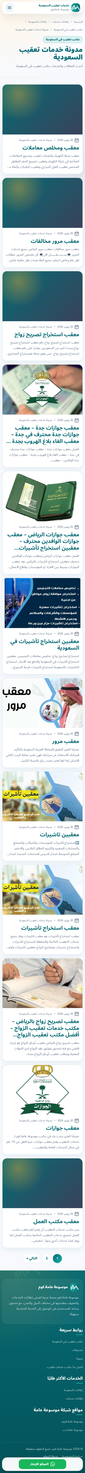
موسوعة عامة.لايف (72, 1421)
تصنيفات (77, 1350)
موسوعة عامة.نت (73, 1430)
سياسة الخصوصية (72, 1456)
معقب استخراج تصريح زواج (47, 334)
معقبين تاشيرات (59, 834)
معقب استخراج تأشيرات (50, 928)
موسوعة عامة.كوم (53, 1287)
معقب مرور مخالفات (55, 241)
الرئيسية (78, 22)
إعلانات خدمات (60, 22)
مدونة (79, 1359)
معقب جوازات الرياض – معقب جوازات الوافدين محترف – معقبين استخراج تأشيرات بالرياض (43, 541)
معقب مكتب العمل (56, 1221)
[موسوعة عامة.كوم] (74, 1287)
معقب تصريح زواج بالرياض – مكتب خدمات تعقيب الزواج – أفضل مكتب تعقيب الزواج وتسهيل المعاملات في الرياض (43, 1028)
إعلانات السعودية (37, 22)
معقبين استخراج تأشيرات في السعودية (44, 644)
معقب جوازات (62, 1128)
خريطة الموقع (50, 1456)
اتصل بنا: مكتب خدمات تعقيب (65, 1367)
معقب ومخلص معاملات (50, 148)
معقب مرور (65, 741)
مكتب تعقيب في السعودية (68, 30)
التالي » (31, 1258)
